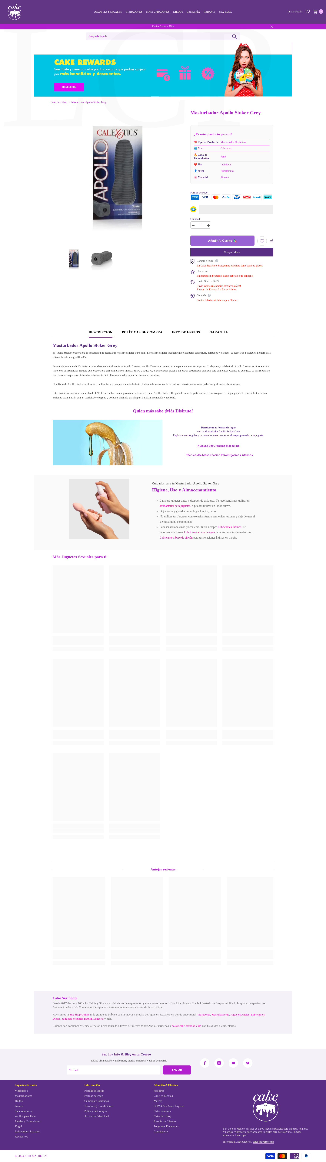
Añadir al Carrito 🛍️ (222, 241)
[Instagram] (219, 1063)
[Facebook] (204, 1063)
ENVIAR (177, 1069)
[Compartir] (270, 241)
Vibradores (203, 1014)
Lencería (98, 1018)
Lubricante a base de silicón (176, 537)
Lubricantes (258, 1014)
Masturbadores (220, 1014)
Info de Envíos (186, 332)
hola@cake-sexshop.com (186, 1025)
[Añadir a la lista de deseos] (262, 241)
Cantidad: (195, 219)
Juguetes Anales (240, 1014)
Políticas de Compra (142, 332)
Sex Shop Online (79, 1014)
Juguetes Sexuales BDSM (77, 1018)
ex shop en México (235, 1128)
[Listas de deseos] (308, 11)
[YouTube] (233, 1063)
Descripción (100, 332)
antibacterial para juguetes (175, 505)
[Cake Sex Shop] (163, 69)
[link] (99, 509)
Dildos (56, 1018)
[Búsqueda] (234, 36)
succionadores (254, 1132)
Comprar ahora (232, 252)
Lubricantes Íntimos (229, 527)
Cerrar (271, 26)
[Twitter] (247, 1063)
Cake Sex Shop (59, 102)
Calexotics (226, 148)
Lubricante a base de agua (199, 532)
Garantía (218, 332)
